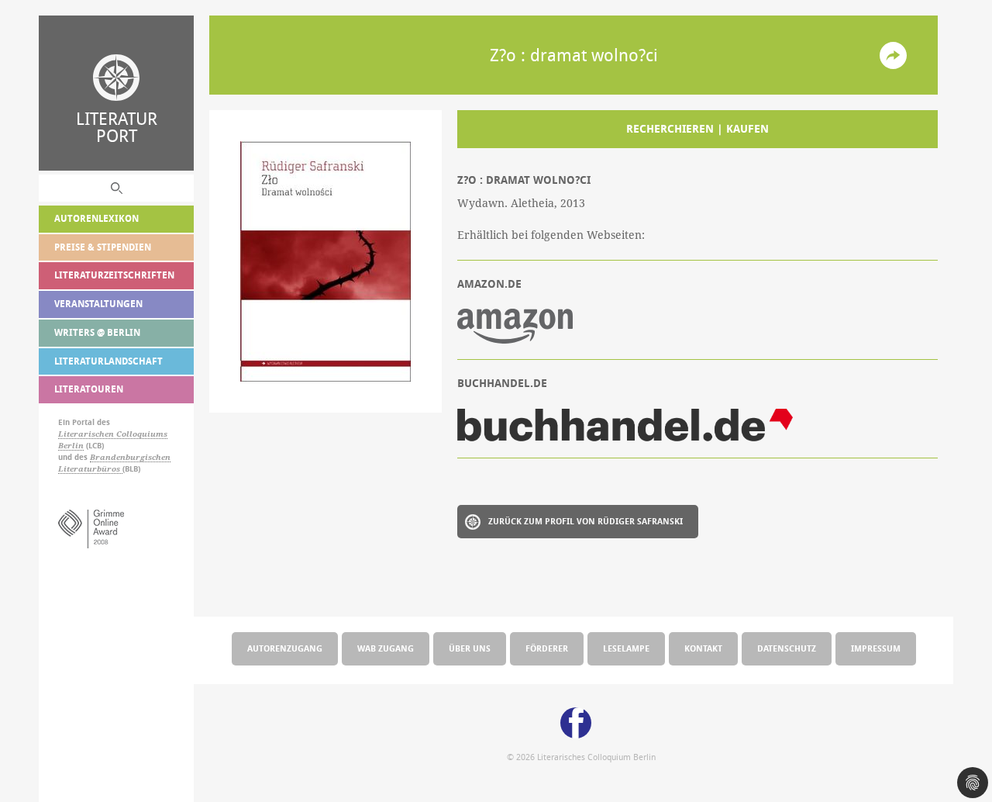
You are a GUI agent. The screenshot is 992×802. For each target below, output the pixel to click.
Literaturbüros (90, 469)
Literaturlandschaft (108, 361)
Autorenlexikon (96, 218)
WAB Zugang (385, 648)
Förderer (546, 648)
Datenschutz (786, 648)
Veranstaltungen (98, 303)
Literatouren (88, 389)
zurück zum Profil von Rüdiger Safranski (585, 521)
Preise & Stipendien (102, 247)
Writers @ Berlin (97, 332)
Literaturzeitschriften (114, 275)
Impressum (876, 648)
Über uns (470, 648)
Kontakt (703, 648)
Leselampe (626, 648)
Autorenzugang (284, 648)
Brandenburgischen (130, 457)
